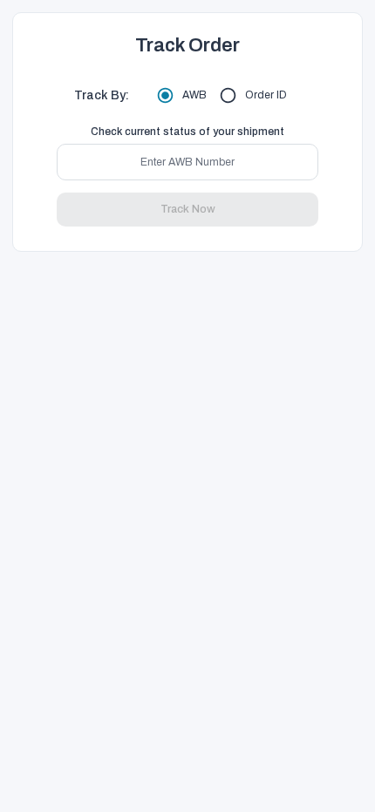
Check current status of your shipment (187, 131)
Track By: (101, 95)
